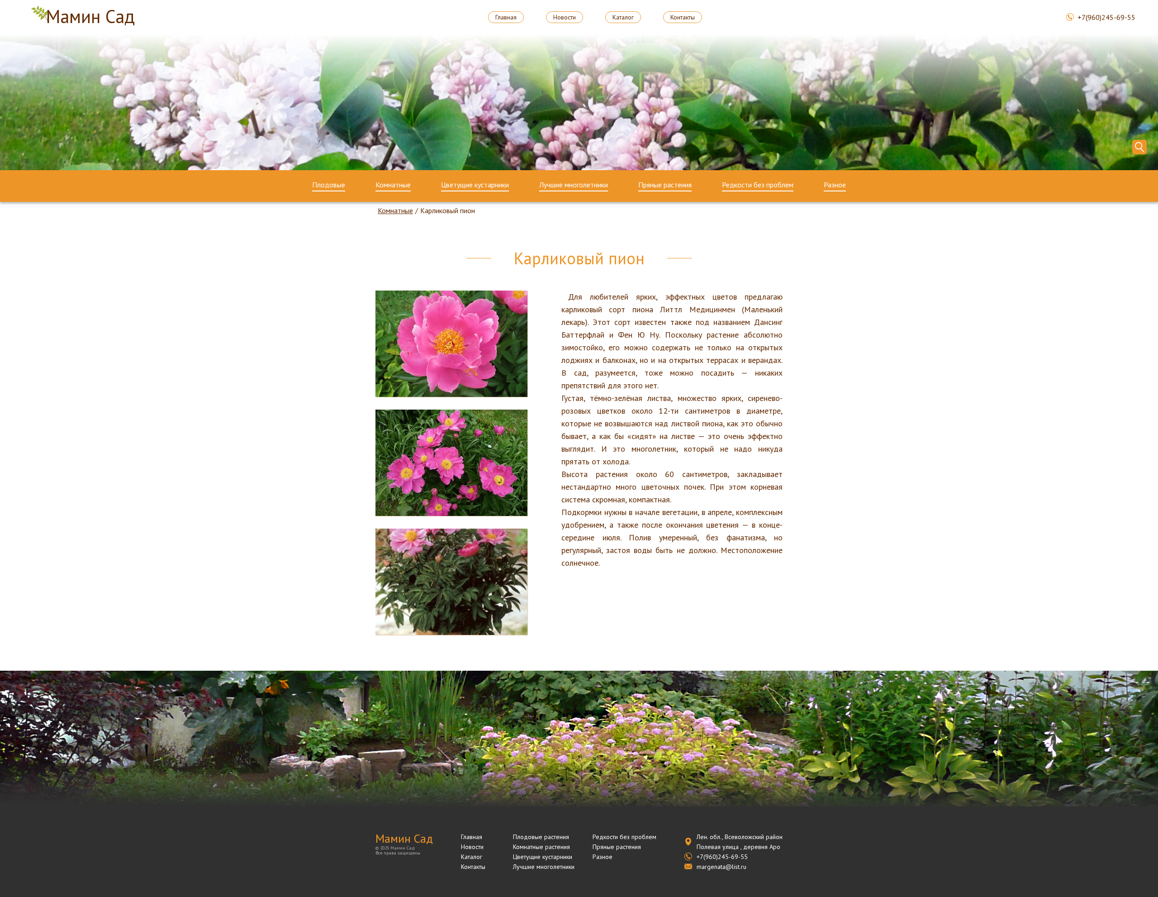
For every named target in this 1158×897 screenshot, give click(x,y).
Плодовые (328, 185)
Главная (506, 17)
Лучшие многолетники (573, 185)
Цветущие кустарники (475, 185)
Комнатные (393, 185)
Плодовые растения (541, 837)
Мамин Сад (90, 17)
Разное (835, 185)
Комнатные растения (541, 847)
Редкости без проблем (757, 185)
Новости (564, 17)
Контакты (682, 17)
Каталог (623, 17)
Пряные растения (665, 185)
